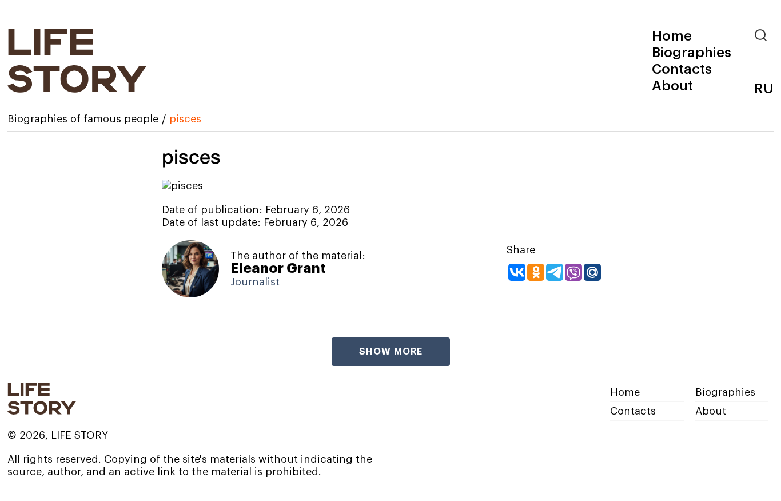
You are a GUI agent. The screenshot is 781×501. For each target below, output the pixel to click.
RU (764, 88)
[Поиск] (764, 35)
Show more (391, 351)
